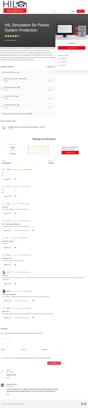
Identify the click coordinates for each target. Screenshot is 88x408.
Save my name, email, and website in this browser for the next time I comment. (27, 358)
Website (44, 349)
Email (23, 349)
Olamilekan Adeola (11, 384)
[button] (10, 178)
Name (3, 349)
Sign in (73, 11)
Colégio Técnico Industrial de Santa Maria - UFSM (26, 127)
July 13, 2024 (9, 372)
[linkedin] (82, 404)
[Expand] (2, 80)
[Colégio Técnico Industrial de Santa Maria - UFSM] (4, 127)
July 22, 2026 (9, 386)
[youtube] (85, 404)
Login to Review (70, 152)
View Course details (10, 40)
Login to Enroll (72, 48)
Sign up (81, 11)
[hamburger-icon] (54, 11)
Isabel (8, 370)
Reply (7, 377)
